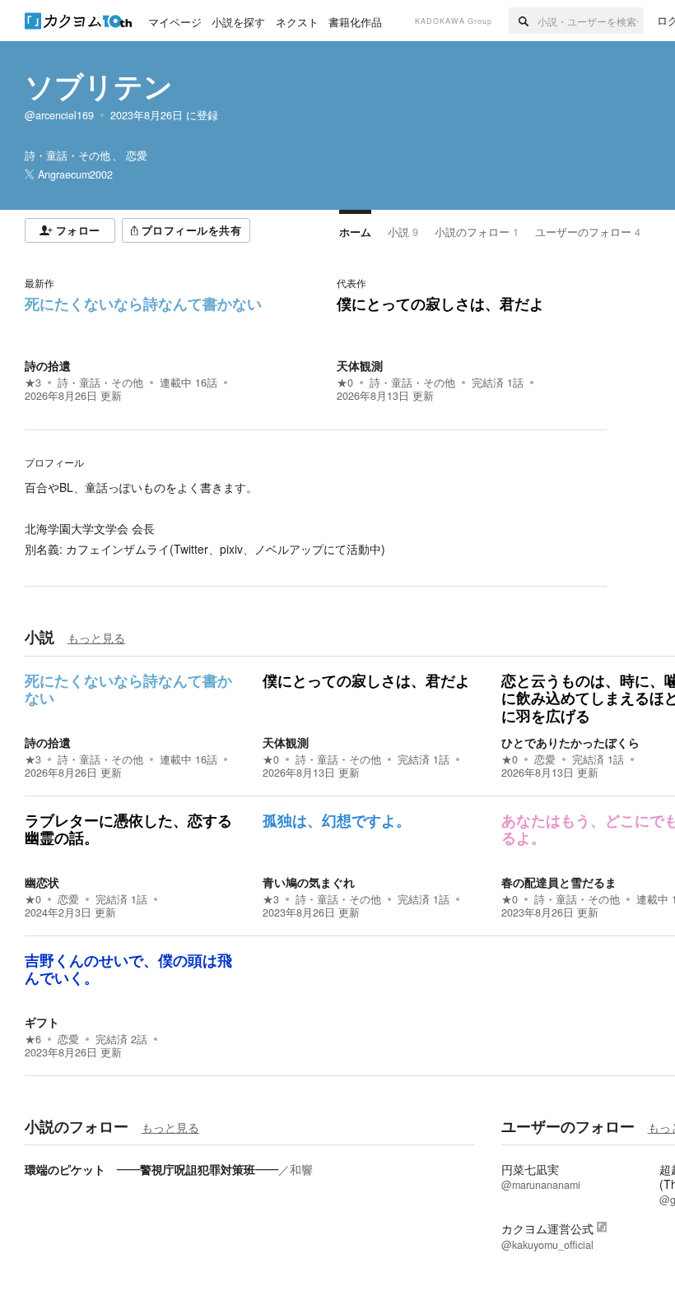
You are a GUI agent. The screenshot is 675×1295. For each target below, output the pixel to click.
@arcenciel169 (59, 115)
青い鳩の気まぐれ (309, 882)
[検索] (523, 20)
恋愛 (545, 759)
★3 (33, 382)
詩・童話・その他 (100, 382)
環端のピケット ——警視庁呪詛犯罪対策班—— (151, 1169)
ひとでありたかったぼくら (570, 742)
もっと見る (96, 637)
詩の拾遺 (48, 365)
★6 (33, 1039)
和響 (301, 1169)
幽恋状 (42, 882)
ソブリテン (99, 85)
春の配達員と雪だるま (559, 882)
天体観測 (360, 365)
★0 (345, 382)
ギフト (42, 1022)
